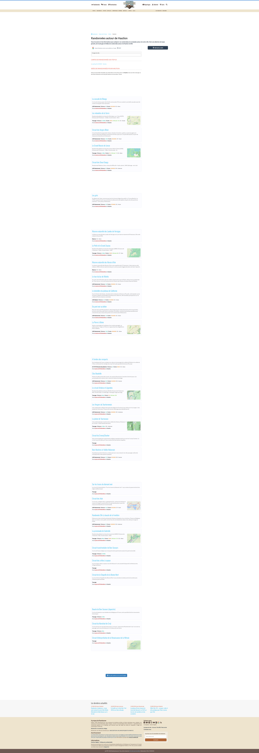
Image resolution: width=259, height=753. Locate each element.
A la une (154, 727)
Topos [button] (93, 10)
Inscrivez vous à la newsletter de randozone (155, 733)
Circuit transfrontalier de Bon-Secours (105, 547)
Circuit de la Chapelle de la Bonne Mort (105, 574)
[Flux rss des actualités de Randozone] (161, 723)
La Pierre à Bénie (98, 322)
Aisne (109, 34)
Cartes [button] (130, 10)
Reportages (147, 4)
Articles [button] (109, 10)
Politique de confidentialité (106, 742)
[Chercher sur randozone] (167, 4)
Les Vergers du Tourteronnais (102, 404)
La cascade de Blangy (99, 98)
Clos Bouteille (97, 373)
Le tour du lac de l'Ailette (100, 276)
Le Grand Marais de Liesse (101, 145)
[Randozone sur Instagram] (152, 723)
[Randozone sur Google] (158, 723)
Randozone (94, 34)
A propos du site (147, 727)
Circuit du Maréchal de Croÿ (101, 623)
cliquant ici (106, 747)
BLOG (134, 10)
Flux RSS (159, 727)
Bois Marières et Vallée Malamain (103, 449)
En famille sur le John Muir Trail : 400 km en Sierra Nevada (119, 709)
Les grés (95, 195)
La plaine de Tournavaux (100, 418)
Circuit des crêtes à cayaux (101, 560)
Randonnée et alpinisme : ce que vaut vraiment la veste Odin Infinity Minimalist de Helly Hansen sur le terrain (99, 711)
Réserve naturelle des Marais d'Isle (104, 262)
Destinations (113, 4)
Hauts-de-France (103, 34)
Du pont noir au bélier (99, 306)
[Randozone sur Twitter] (147, 723)
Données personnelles (135, 751)
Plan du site (164, 727)
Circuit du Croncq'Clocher (100, 435)
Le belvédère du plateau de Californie (104, 290)
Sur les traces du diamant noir (102, 484)
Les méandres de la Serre (100, 113)
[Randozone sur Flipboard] (156, 723)
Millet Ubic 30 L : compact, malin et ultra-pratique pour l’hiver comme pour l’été (159, 710)
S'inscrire (164, 10)
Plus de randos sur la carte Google (117, 675)
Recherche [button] (99, 10)
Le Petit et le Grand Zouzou (101, 245)
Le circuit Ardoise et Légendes (102, 387)
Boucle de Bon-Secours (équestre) (103, 609)
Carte (162, 4)
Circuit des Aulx (97, 498)
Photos (104, 10)
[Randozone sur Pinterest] (149, 723)
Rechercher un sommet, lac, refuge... (99, 728)
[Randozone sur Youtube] (154, 723)
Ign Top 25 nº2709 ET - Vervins (99, 64)
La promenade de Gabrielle (101, 530)
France (105, 4)
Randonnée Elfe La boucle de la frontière (105, 515)
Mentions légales (95, 742)
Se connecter (159, 10)
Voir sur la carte (158, 48)
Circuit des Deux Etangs (100, 162)
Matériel (156, 4)
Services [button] (125, 10)
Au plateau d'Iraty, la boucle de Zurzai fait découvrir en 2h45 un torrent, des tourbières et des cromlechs (138, 711)
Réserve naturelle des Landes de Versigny (106, 231)
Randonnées (96, 4)
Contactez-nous (147, 729)
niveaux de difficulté (133, 737)
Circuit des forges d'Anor (100, 129)
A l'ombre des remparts (100, 359)
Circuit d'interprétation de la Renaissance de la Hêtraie (110, 637)
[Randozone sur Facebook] (144, 723)
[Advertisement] (129, 22)
